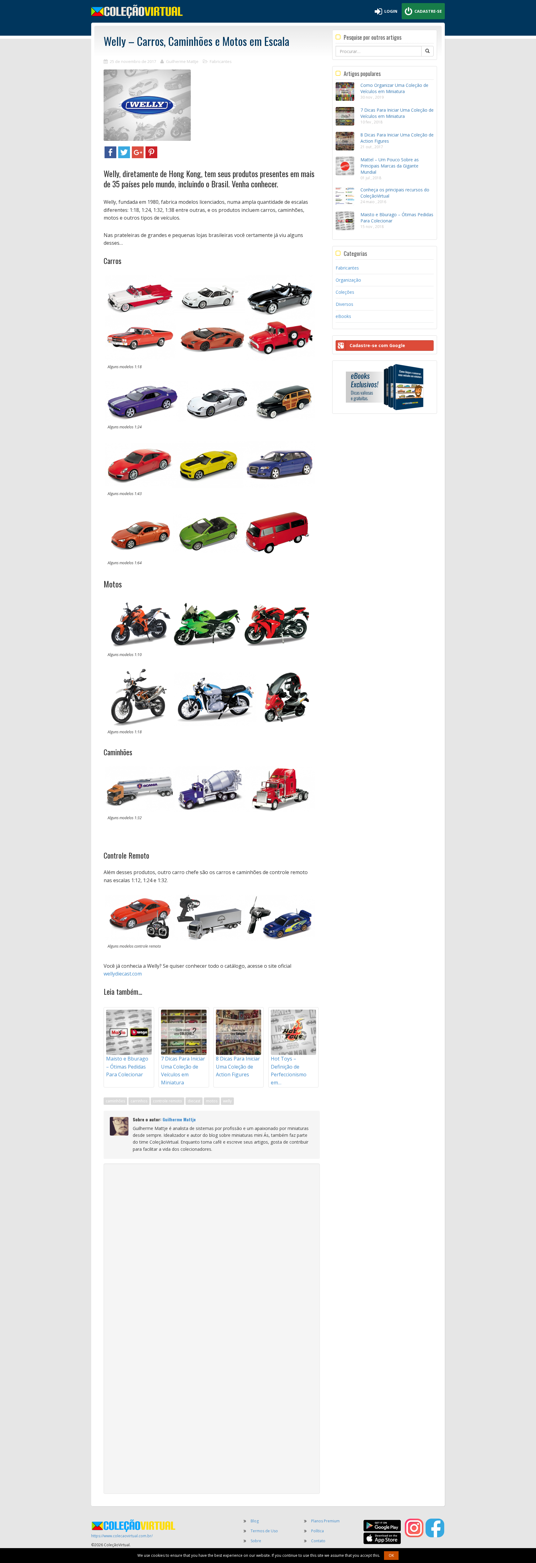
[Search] (427, 51)
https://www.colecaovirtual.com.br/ (122, 1535)
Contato (318, 1540)
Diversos (344, 304)
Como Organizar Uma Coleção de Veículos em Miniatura (394, 88)
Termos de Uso (264, 1531)
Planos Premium (325, 1521)
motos (211, 1101)
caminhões (115, 1101)
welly (227, 1101)
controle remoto (167, 1101)
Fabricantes (221, 61)
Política (317, 1531)
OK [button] (391, 1555)
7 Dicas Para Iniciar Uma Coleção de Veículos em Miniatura (397, 113)
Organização (348, 280)
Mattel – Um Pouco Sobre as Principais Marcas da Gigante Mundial (389, 166)
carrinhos (139, 1101)
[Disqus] (212, 1247)
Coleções (345, 292)
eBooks (343, 316)
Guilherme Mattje (182, 61)
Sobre (256, 1540)
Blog (255, 1521)
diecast (194, 1101)
